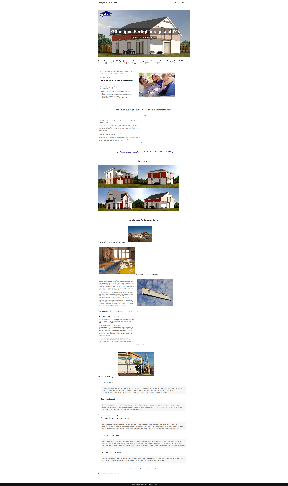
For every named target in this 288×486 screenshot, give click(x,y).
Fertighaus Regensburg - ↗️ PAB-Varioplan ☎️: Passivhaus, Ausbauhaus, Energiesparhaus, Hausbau (148, 115)
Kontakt (155, 484)
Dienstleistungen (182, 115)
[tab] (109, 115)
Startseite (177, 3)
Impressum (146, 484)
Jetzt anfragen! (186, 3)
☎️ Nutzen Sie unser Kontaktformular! (108, 473)
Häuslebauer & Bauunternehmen (109, 115)
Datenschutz (151, 484)
